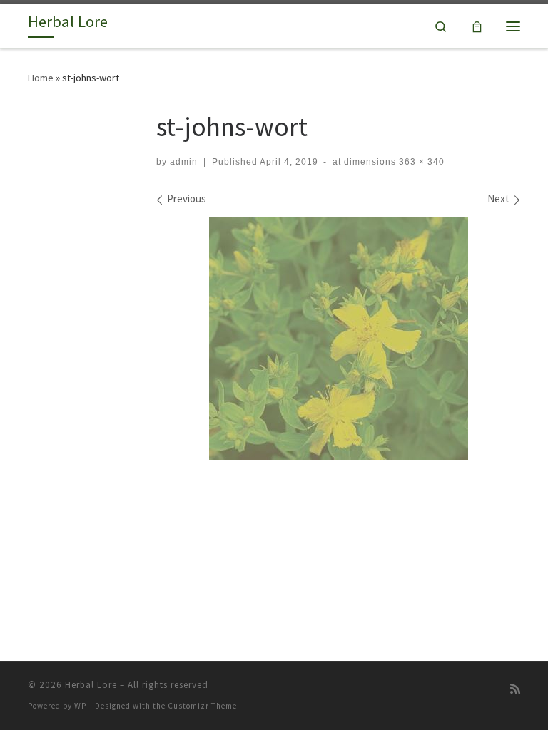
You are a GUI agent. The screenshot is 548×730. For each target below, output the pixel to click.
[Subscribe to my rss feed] (515, 689)
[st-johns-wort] (338, 338)
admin (184, 162)
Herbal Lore (91, 685)
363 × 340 (420, 162)
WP (80, 706)
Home (41, 77)
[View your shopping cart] (477, 26)
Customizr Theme (202, 706)
